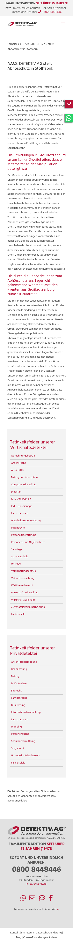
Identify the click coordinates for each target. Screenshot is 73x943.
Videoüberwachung (22, 578)
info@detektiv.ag (36, 884)
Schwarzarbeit (19, 556)
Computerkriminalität (23, 484)
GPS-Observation (21, 499)
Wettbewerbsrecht (22, 585)
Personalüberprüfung (23, 535)
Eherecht (16, 691)
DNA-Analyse (18, 683)
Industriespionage (21, 506)
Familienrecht (19, 698)
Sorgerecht (17, 748)
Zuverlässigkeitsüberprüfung (28, 607)
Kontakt (14, 933)
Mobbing (16, 727)
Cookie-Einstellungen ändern (40, 937)
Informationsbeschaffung (26, 712)
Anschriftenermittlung (24, 662)
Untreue (16, 564)
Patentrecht (18, 528)
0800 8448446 (51, 12)
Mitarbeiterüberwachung (26, 520)
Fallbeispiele (18, 614)
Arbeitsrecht (18, 463)
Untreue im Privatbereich (25, 755)
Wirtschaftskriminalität (24, 592)
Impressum (27, 933)
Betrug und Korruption (24, 477)
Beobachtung (19, 669)
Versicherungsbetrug (23, 571)
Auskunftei (17, 470)
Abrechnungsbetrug (23, 456)
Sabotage (16, 549)
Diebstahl (16, 492)
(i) (58, 909)
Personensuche (20, 734)
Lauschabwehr (19, 513)
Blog (18, 937)
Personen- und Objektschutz (28, 542)
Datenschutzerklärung (49, 933)
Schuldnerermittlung (23, 741)
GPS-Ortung (18, 705)
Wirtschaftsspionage (23, 600)
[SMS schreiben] (42, 899)
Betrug (15, 676)
